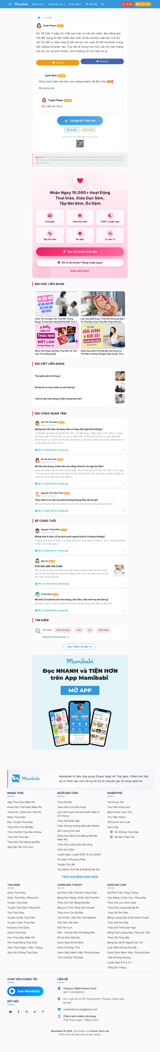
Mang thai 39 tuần (48, 496)
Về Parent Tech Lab (118, 822)
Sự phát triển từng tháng (122, 892)
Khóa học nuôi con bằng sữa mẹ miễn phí (77, 837)
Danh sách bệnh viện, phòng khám (78, 952)
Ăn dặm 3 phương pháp (71, 859)
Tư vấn (48, 17)
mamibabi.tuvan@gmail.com (80, 1009)
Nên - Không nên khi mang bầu (76, 932)
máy (79, 630)
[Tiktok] (35, 1012)
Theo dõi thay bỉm (118, 937)
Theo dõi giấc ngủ (68, 820)
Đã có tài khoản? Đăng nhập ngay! (82, 262)
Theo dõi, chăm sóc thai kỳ (24, 812)
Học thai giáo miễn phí (21, 937)
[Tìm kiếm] (102, 4)
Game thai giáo (16, 932)
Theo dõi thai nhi (18, 837)
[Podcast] (27, 1012)
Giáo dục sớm (65, 849)
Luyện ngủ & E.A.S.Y (119, 962)
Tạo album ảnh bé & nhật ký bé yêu (78, 869)
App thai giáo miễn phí (21, 802)
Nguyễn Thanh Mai (53, 529)
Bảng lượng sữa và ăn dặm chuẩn (128, 917)
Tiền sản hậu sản (67, 922)
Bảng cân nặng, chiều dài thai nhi (78, 897)
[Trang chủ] (39, 17)
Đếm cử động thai (68, 947)
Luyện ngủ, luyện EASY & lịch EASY (79, 854)
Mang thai (37, 4)
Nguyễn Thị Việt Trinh (55, 493)
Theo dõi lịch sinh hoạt (71, 807)
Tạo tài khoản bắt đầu (82, 251)
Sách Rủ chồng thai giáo (22, 952)
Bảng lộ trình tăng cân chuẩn (75, 907)
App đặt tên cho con (20, 847)
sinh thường (63, 630)
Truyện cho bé (66, 864)
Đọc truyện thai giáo (20, 822)
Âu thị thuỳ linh (51, 459)
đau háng (103, 630)
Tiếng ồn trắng (116, 967)
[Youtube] (10, 1012)
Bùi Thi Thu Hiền (52, 422)
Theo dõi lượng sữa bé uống (74, 844)
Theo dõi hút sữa (117, 922)
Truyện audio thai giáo (21, 917)
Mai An (47, 561)
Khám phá (74, 4)
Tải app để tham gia (82, 120)
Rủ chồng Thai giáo (126, 832)
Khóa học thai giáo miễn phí (24, 807)
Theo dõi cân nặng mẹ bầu (23, 842)
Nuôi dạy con (56, 4)
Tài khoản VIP (115, 802)
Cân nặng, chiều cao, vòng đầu (126, 897)
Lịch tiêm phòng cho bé (121, 947)
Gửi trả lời (48, 88)
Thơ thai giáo (15, 912)
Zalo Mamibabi (28, 991)
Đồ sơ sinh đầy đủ (68, 937)
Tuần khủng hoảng (118, 957)
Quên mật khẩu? (79, 270)
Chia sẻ (103, 61)
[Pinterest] (43, 1012)
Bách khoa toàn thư (119, 812)
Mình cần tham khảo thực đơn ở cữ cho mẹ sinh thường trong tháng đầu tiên (74, 503)
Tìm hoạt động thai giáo (22, 942)
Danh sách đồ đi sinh (70, 942)
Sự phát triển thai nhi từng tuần (77, 892)
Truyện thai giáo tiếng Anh (23, 907)
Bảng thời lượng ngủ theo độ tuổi (128, 932)
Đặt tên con (64, 927)
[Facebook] (18, 1012)
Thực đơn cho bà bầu (20, 827)
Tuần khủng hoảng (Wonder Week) (78, 825)
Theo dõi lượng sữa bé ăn (123, 907)
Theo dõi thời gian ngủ (121, 927)
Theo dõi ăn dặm (117, 912)
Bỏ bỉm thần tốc (124, 837)
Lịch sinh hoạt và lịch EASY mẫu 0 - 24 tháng (79, 814)
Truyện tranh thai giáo (21, 922)
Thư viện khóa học (118, 807)
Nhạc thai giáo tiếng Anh (22, 897)
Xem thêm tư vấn (78, 646)
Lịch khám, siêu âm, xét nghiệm (76, 917)
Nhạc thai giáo (16, 817)
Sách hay (113, 827)
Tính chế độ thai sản (70, 957)
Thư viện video (116, 817)
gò (89, 630)
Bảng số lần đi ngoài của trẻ (125, 942)
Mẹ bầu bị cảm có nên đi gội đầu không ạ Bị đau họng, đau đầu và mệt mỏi (73, 603)
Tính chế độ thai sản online (24, 832)
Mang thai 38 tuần (48, 425)
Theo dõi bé (64, 802)
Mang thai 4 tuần (48, 532)
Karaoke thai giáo (18, 927)
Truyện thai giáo (17, 902)
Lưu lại (59, 62)
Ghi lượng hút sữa (68, 830)
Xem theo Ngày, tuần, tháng (24, 947)
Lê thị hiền (49, 594)
